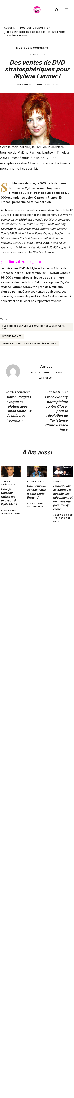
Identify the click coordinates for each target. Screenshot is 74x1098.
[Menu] (66, 9)
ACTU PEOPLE (36, 481)
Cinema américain (8, 482)
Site (33, 372)
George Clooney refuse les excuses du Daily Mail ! (9, 496)
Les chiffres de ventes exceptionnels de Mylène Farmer (33, 327)
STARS (57, 481)
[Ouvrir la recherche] (56, 10)
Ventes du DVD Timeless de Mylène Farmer (29, 343)
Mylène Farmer (35, 188)
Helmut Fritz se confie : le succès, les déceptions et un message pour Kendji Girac (62, 497)
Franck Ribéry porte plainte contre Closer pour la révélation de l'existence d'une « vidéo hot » (56, 411)
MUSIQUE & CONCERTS (34, 28)
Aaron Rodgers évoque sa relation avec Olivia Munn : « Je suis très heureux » (18, 406)
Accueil (9, 28)
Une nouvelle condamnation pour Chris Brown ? (36, 492)
